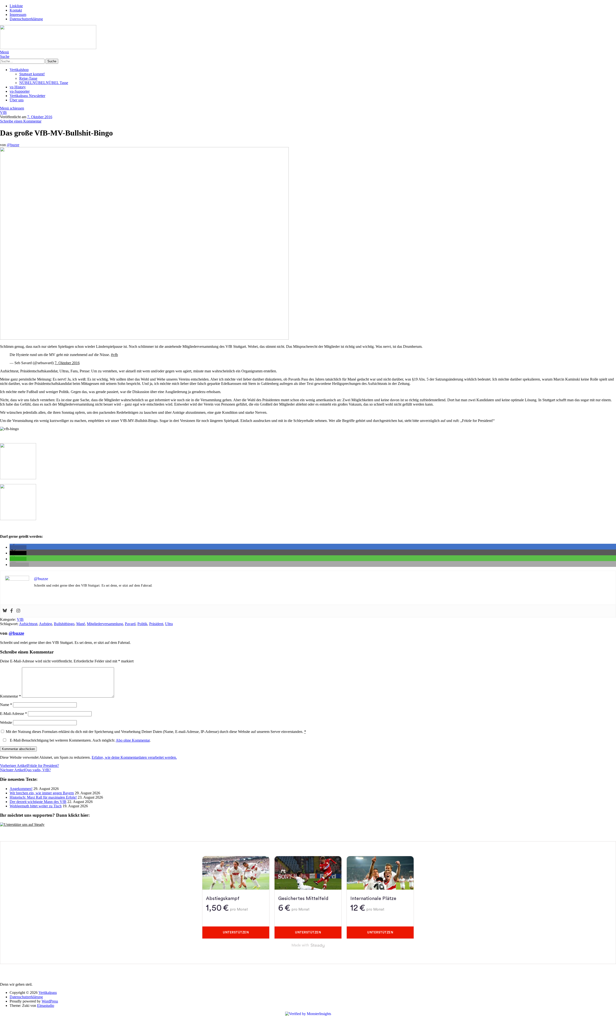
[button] (18, 547)
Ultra (169, 624)
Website (6, 722)
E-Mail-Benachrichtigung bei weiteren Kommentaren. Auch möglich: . (80, 740)
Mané (80, 624)
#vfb (114, 355)
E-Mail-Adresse (13, 714)
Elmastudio (45, 1005)
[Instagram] (18, 611)
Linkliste (16, 6)
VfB (3, 112)
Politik (142, 624)
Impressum (18, 15)
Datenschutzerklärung (26, 19)
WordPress (50, 1001)
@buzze (13, 145)
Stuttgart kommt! (32, 74)
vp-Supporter (20, 91)
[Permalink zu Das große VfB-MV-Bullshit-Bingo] (144, 338)
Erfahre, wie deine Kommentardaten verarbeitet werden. (134, 757)
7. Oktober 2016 (39, 117)
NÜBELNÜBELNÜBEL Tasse (43, 83)
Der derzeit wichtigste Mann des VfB (38, 802)
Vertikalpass (47, 992)
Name (6, 705)
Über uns (17, 100)
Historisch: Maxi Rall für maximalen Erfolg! (43, 797)
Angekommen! (21, 789)
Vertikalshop (19, 70)
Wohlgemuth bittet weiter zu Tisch (36, 806)
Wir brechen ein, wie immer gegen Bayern (42, 793)
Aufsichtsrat (28, 624)
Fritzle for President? (29, 766)
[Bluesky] (5, 611)
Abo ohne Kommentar (133, 740)
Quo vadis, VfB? (25, 770)
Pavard (130, 624)
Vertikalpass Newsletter (27, 96)
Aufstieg (45, 624)
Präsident (156, 624)
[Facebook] (11, 611)
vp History (18, 87)
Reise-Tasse (28, 78)
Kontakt (16, 10)
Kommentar (10, 696)
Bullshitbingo (64, 624)
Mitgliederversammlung (105, 624)
